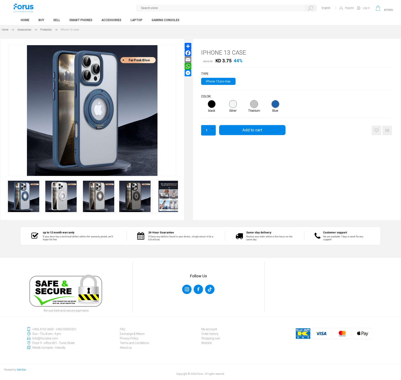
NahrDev (21, 369)
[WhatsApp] (188, 66)
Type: (205, 74)
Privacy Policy (129, 338)
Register (349, 7)
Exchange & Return (132, 333)
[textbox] (226, 8)
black (211, 110)
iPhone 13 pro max (218, 81)
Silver (233, 110)
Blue (275, 110)
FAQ (122, 329)
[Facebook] (188, 53)
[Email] (188, 59)
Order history (209, 333)
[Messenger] (188, 73)
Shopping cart (210, 338)
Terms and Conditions (134, 343)
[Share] (188, 46)
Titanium (254, 110)
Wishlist (206, 343)
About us (126, 347)
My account (209, 329)
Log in (366, 7)
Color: (206, 96)
